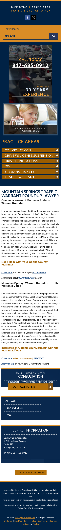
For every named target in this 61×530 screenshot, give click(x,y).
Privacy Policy (30, 521)
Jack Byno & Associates (25, 517)
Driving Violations (21, 161)
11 (39, 128)
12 (41, 128)
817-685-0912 (30, 65)
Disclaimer (8, 521)
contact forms (23, 386)
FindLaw (36, 524)
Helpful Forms (14, 407)
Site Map (18, 521)
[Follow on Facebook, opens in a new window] (27, 17)
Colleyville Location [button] (30, 472)
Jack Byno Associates (30, 7)
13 (44, 128)
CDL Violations (18, 150)
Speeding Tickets (19, 171)
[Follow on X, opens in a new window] (33, 17)
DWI (8, 166)
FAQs (8, 414)
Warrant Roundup (26, 278)
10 (37, 128)
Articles (10, 401)
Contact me (6, 272)
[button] (30, 29)
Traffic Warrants (20, 177)
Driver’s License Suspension (29, 155)
